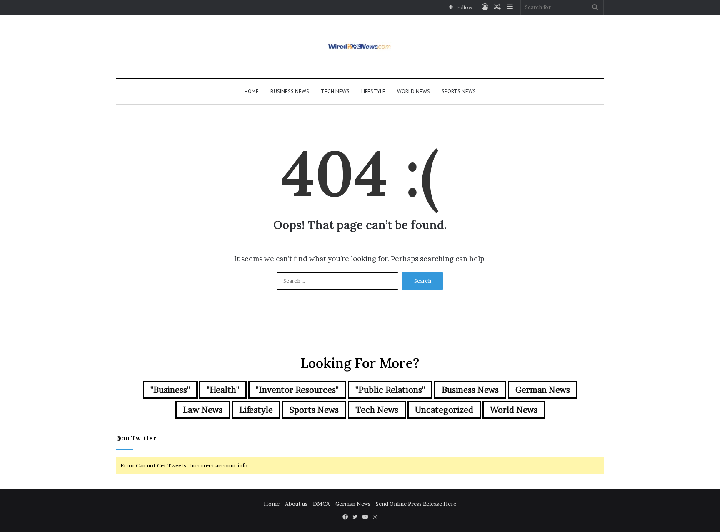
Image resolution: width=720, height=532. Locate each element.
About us (296, 503)
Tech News (335, 91)
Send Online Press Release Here (416, 503)
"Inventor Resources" (297, 390)
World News (413, 91)
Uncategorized (444, 410)
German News (542, 390)
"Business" (170, 390)
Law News (202, 410)
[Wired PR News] (360, 46)
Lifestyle (373, 91)
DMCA (321, 503)
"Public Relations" (390, 390)
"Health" (223, 390)
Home (252, 91)
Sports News (459, 91)
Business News (289, 91)
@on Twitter (136, 438)
